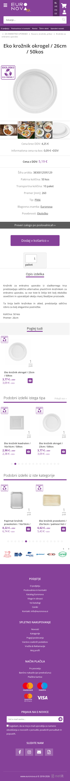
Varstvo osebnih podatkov (35, 641)
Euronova (46, 206)
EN (56, 10)
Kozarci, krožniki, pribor (41, 33)
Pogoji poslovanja (35, 637)
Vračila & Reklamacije (35, 646)
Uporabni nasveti (57, 28)
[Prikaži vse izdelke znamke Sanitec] (29, 554)
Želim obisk (44, 28)
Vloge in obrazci (35, 598)
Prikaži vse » (61, 398)
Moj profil (35, 650)
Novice (34, 28)
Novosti (35, 629)
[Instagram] (29, 752)
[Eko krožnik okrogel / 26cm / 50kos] (35, 91)
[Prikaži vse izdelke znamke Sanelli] (62, 554)
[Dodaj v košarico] (30, 380)
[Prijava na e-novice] (60, 719)
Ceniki (35, 607)
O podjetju (5, 28)
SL (56, 2)
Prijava (63, 15)
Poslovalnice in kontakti (20, 28)
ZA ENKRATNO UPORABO (16, 33)
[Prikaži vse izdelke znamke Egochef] (51, 554)
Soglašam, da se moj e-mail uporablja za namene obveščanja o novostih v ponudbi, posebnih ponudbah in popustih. (34, 729)
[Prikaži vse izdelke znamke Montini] (18, 554)
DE (56, 13)
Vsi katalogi (35, 602)
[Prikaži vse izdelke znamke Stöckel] (40, 554)
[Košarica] (63, 5)
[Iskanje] (63, 20)
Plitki (38, 200)
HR (56, 6)
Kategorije (35, 633)
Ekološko (42, 213)
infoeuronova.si (39, 611)
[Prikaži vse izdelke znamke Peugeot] (7, 554)
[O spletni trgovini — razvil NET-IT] (57, 776)
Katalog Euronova (35, 594)
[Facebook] (20, 752)
